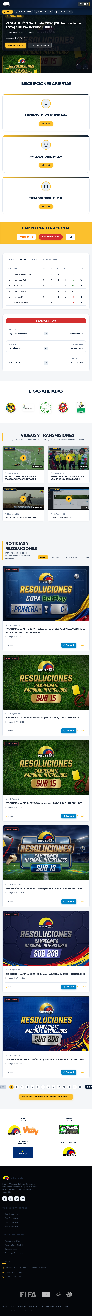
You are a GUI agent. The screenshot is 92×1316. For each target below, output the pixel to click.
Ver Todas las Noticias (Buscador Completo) (44, 1097)
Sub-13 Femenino (11, 1214)
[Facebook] (4, 1198)
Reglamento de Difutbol (14, 1245)
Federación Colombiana (14, 1253)
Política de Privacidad (33, 1311)
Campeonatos (44, 12)
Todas (43, 557)
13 (75, 1087)
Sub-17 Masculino (11, 1226)
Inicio (8, 12)
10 (59, 1087)
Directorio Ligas (11, 1249)
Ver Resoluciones (39, 45)
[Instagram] (16, 1198)
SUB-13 (11, 260)
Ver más (80, 645)
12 (69, 1087)
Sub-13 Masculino (11, 1218)
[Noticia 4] (13, 68)
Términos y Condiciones (11, 1311)
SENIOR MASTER (50, 260)
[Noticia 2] (6, 68)
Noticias (56, 557)
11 (64, 1087)
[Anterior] (78, 66)
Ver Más (46, 124)
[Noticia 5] (15, 68)
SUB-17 (35, 260)
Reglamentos (64, 12)
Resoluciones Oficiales (13, 1241)
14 (80, 1087)
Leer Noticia (14, 45)
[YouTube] (22, 1198)
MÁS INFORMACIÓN (50, 237)
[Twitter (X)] (10, 1198)
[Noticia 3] (10, 68)
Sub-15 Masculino (11, 1222)
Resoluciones (24, 12)
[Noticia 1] (4, 68)
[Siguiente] (85, 66)
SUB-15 (23, 260)
